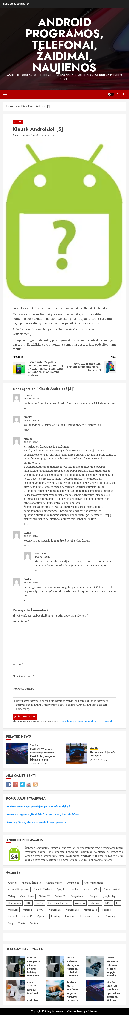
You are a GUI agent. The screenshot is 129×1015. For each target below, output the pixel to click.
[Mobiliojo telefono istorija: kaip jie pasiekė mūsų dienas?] (95, 966)
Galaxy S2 (44, 896)
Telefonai (111, 957)
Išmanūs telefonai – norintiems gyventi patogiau (33, 998)
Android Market (54, 883)
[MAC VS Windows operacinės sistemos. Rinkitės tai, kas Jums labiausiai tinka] (17, 753)
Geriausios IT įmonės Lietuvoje (102, 753)
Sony (10, 923)
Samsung (110, 916)
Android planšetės (93, 883)
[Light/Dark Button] (111, 94)
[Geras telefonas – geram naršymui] (55, 990)
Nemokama (55, 910)
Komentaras (21, 621)
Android (12, 883)
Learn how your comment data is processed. (85, 721)
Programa (70, 916)
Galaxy (11, 896)
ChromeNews (74, 1011)
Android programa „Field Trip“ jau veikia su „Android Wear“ (43, 814)
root (99, 916)
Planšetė (55, 916)
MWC (40, 910)
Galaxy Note (27, 896)
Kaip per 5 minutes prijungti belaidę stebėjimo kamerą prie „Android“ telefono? (33, 976)
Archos (75, 889)
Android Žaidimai (43, 889)
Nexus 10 (27, 916)
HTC (28, 903)
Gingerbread (77, 896)
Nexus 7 (12, 916)
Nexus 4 (106, 910)
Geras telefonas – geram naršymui (72, 991)
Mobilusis (13, 910)
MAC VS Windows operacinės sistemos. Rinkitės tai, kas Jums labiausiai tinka (42, 754)
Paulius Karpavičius (25, 135)
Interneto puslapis (24, 688)
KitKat (108, 903)
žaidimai (34, 923)
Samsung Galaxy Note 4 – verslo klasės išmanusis (36, 822)
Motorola (27, 910)
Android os (73, 883)
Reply (26, 408)
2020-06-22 (75, 1001)
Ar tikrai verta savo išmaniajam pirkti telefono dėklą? (38, 806)
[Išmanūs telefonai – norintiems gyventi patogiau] (15, 990)
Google (93, 896)
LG (117, 903)
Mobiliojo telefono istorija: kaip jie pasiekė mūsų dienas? (112, 972)
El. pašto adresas (23, 676)
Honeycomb (14, 903)
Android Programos (18, 889)
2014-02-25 (44, 135)
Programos (86, 916)
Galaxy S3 (60, 896)
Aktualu (70, 957)
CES (96, 889)
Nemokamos (90, 910)
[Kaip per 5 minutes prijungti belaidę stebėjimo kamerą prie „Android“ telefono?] (15, 966)
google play (109, 896)
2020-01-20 (37, 764)
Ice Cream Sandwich (59, 903)
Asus (86, 889)
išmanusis (80, 903)
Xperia (21, 923)
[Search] (118, 94)
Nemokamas (72, 910)
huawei (39, 903)
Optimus (41, 916)
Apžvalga (61, 889)
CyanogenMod (112, 889)
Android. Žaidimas (31, 883)
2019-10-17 (97, 760)
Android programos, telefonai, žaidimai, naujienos (64, 45)
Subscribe (123, 94)
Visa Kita (18, 121)
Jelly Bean (95, 903)
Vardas (18, 664)
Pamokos (31, 957)
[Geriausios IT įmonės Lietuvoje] (76, 753)
